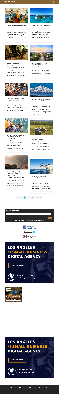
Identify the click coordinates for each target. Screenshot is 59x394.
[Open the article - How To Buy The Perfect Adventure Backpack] (41, 127)
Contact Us (40, 387)
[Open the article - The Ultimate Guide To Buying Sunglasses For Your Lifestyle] (16, 89)
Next (40, 197)
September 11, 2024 (11, 175)
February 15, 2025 (35, 66)
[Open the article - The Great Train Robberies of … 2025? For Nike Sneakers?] (16, 52)
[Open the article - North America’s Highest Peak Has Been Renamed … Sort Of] (41, 90)
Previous (18, 197)
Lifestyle (16, 387)
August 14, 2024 (35, 179)
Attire (20, 387)
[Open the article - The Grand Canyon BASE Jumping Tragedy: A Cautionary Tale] (16, 162)
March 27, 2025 (10, 65)
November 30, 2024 (11, 138)
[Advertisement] (29, 310)
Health (24, 387)
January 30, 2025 (35, 102)
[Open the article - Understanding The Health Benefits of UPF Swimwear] (41, 166)
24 (37, 197)
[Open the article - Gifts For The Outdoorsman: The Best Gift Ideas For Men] (16, 125)
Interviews (35, 387)
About (11, 387)
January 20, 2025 (10, 102)
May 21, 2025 (34, 29)
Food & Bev (29, 387)
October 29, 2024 (35, 141)
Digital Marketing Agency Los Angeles (29, 391)
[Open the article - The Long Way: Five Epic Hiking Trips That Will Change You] (41, 53)
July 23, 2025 (9, 29)
